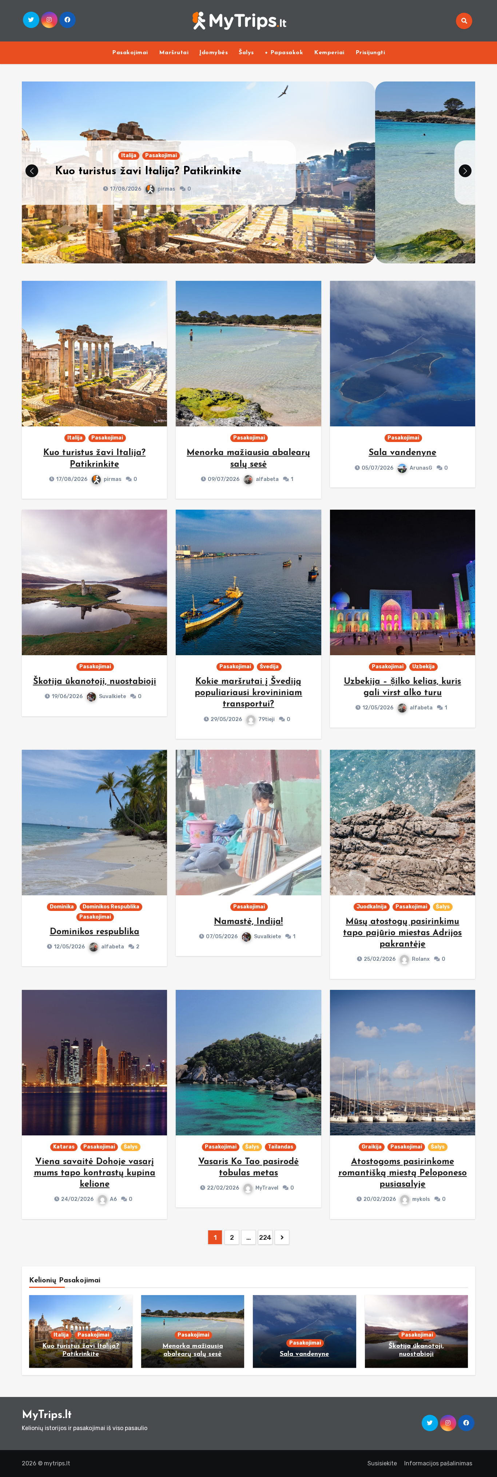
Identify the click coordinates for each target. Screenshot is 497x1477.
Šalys (246, 53)
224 (265, 1238)
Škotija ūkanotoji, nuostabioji (94, 681)
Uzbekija (423, 667)
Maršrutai (174, 53)
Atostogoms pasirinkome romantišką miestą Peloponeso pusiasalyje (402, 1173)
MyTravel (266, 1188)
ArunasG (421, 468)
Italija (75, 438)
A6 (113, 1199)
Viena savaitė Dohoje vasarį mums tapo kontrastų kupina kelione (94, 1173)
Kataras (64, 1147)
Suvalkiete (112, 696)
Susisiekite (382, 1463)
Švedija (269, 667)
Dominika (62, 907)
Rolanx (421, 959)
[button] (465, 170)
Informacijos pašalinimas (438, 1463)
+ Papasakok (284, 53)
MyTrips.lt (47, 1415)
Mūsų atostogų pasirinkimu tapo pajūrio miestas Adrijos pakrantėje (402, 933)
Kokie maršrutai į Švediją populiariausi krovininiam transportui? (248, 693)
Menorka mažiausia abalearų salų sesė (248, 171)
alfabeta (267, 189)
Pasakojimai (130, 53)
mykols (421, 1199)
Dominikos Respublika (111, 907)
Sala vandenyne (402, 453)
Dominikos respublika (94, 932)
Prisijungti (370, 53)
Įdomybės (213, 53)
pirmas (113, 479)
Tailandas (280, 1147)
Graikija (372, 1147)
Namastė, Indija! (248, 921)
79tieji (266, 719)
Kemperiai (329, 53)
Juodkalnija (372, 907)
